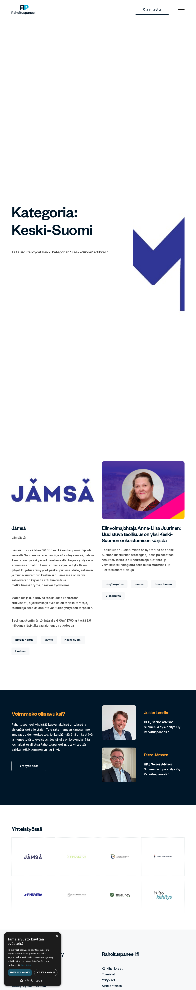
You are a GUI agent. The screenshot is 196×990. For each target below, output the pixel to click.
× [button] (57, 936)
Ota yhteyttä (152, 9)
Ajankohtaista (112, 986)
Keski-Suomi (73, 640)
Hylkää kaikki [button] (46, 972)
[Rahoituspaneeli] (24, 10)
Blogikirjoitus (24, 640)
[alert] (32, 959)
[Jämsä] (52, 490)
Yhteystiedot (28, 766)
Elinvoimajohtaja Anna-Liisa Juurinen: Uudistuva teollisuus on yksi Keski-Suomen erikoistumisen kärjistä (141, 535)
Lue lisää (26, 965)
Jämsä (18, 529)
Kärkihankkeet (112, 968)
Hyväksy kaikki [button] (20, 972)
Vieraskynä (113, 596)
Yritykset (108, 980)
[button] (32, 980)
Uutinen (20, 651)
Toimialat (108, 974)
